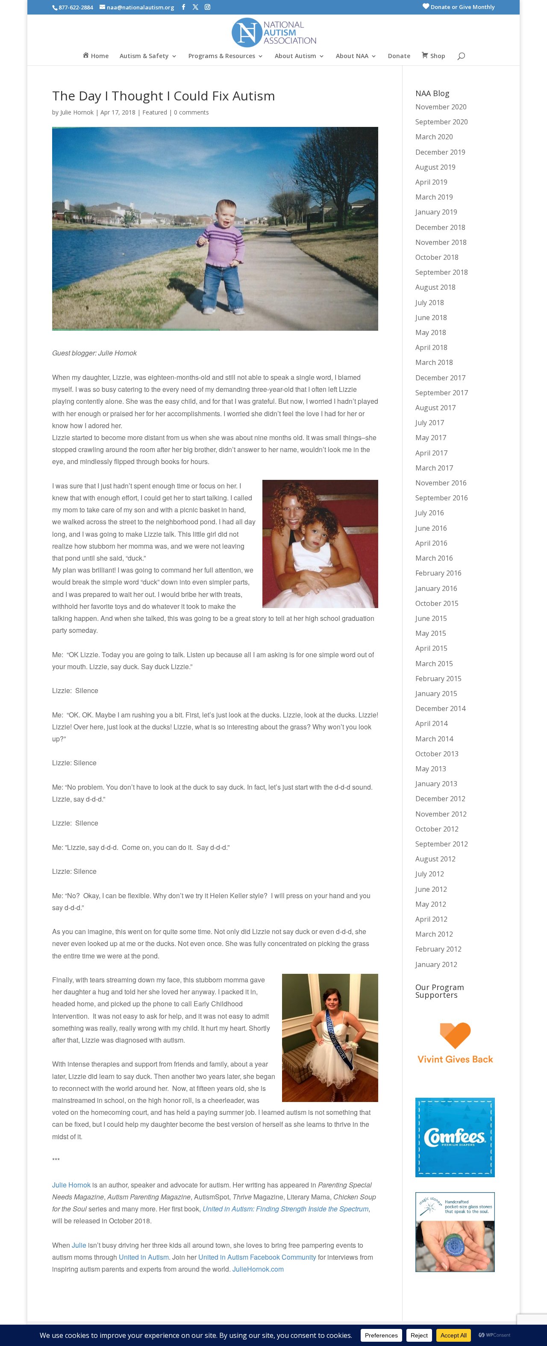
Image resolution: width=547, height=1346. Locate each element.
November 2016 (441, 483)
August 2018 (435, 287)
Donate (399, 56)
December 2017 (440, 377)
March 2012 (434, 934)
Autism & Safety (144, 56)
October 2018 (437, 257)
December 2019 (440, 152)
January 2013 (436, 783)
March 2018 (434, 362)
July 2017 (429, 422)
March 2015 (434, 663)
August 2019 (435, 167)
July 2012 (429, 874)
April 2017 (431, 453)
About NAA (352, 56)
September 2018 (441, 272)
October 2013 (437, 753)
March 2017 (434, 468)
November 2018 (441, 242)
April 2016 (431, 543)
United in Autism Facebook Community (257, 1257)
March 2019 (434, 197)
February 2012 (438, 949)
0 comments (191, 112)
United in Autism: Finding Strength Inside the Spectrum (285, 1209)
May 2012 (430, 904)
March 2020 (434, 136)
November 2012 (441, 814)
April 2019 (431, 182)
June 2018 (431, 317)
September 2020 (441, 121)
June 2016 (431, 528)
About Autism (295, 56)
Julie (79, 1245)
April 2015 (431, 648)
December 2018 (440, 227)
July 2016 (429, 512)
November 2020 (441, 107)
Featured (154, 112)
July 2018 (429, 302)
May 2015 (430, 633)
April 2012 (431, 919)
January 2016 (436, 588)
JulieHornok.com (258, 1269)
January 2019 (436, 212)
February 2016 (438, 573)
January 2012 (436, 964)
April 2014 (431, 723)
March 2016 (434, 558)
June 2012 (431, 889)
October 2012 (437, 829)
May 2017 (430, 437)
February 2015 (438, 678)
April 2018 (431, 347)
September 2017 (441, 392)
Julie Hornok (77, 112)
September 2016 (441, 498)
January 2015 (436, 693)
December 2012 (440, 798)
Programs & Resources (221, 56)
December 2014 (440, 708)
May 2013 (430, 768)
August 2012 (435, 859)
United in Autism (144, 1257)
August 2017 (435, 407)
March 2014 (434, 739)
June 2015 (431, 618)
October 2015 (437, 603)
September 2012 (441, 844)
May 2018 (430, 332)
